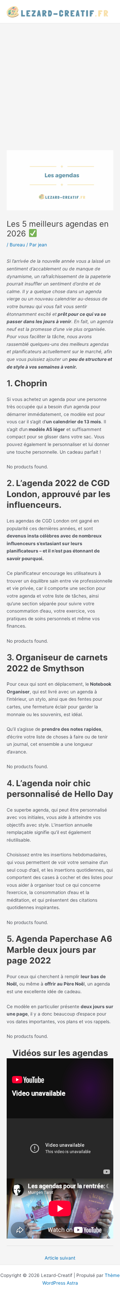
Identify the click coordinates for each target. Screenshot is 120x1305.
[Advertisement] (60, 87)
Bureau (17, 244)
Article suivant (60, 1258)
